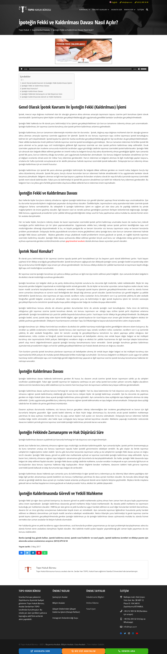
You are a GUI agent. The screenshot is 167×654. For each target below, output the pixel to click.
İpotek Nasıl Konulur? (30, 88)
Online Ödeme (92, 603)
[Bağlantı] (35, 9)
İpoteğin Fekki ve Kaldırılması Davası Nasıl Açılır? (73, 30)
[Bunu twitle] (27, 553)
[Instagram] (129, 633)
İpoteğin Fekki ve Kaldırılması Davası (35, 86)
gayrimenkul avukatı (75, 241)
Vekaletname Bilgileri (95, 597)
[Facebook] (121, 633)
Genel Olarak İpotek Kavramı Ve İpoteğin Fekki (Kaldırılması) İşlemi (47, 83)
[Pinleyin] (39, 553)
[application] (83, 69)
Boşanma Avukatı (53, 644)
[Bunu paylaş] (21, 553)
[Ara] (147, 9)
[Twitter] (125, 633)
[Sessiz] (139, 69)
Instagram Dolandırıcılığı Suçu (65, 618)
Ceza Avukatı (79, 644)
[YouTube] (137, 633)
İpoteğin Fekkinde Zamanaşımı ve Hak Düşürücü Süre (42, 94)
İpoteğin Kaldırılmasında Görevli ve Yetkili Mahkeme (41, 97)
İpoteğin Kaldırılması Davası (32, 91)
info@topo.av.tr (130, 627)
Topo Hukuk (24, 30)
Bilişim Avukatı (58, 603)
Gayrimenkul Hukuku (41, 30)
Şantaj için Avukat (59, 597)
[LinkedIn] (133, 633)
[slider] (144, 69)
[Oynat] (22, 69)
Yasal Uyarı (91, 609)
